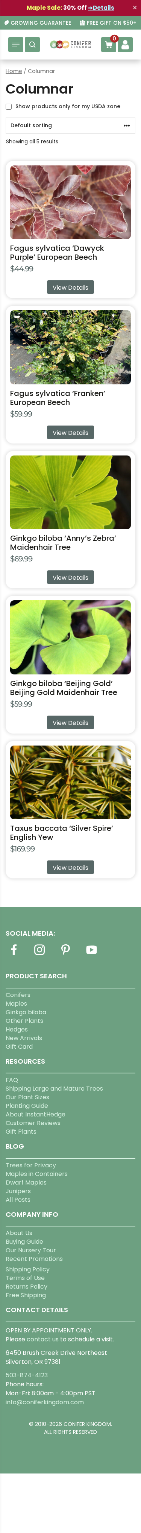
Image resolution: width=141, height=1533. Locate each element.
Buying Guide (24, 1241)
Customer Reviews (33, 1123)
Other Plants (24, 1021)
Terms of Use (25, 1278)
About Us (19, 1233)
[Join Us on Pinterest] (65, 954)
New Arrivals (24, 1038)
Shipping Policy (28, 1269)
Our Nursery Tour (31, 1250)
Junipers (18, 1191)
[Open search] (32, 44)
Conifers (18, 995)
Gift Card (19, 1046)
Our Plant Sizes (27, 1097)
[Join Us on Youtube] (91, 954)
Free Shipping (26, 1295)
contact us (43, 1339)
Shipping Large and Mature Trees (54, 1088)
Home (14, 71)
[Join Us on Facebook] (13, 954)
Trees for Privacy (31, 1165)
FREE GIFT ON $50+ (111, 23)
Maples (16, 1003)
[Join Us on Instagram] (39, 954)
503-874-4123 (27, 1375)
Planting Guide (27, 1105)
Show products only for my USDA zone (67, 106)
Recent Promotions (34, 1259)
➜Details (101, 8)
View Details (70, 287)
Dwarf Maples (26, 1182)
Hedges (17, 1029)
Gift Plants (21, 1131)
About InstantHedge (35, 1114)
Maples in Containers (37, 1174)
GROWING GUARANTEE (41, 23)
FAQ (12, 1080)
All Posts (18, 1199)
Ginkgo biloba (26, 1012)
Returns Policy (26, 1286)
